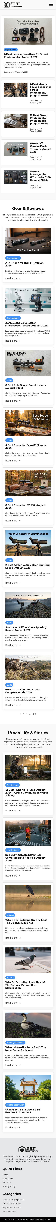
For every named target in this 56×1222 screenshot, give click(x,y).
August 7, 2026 (35, 159)
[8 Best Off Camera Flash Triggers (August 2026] (15, 152)
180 (34, 714)
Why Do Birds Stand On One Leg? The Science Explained (26, 921)
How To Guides (13, 850)
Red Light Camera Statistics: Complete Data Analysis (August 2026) (25, 858)
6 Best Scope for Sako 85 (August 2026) (26, 446)
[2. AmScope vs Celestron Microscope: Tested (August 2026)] (28, 301)
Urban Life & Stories (12, 1203)
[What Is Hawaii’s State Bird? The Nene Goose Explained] (28, 1025)
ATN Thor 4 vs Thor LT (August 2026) (24, 264)
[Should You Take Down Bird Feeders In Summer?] (28, 1087)
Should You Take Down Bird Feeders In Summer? (22, 1111)
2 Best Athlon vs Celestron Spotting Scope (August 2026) (27, 566)
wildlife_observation (15, 1042)
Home (5, 1175)
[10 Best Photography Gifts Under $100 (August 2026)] (15, 180)
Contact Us (8, 1179)
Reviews (10, 915)
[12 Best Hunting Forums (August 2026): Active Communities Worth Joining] (28, 768)
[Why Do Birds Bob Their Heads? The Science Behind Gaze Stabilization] (28, 960)
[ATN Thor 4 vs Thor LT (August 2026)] (28, 241)
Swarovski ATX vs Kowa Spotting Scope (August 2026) (25, 629)
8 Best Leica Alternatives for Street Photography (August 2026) (26, 56)
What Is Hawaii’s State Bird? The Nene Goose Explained (25, 1049)
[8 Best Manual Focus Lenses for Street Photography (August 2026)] (15, 94)
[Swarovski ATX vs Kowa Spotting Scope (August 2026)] (28, 605)
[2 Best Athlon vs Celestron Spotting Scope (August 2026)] (28, 543)
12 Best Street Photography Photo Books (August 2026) (39, 119)
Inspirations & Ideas (11, 1207)
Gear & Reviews (9, 1211)
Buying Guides (10, 50)
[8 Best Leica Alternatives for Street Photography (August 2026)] (28, 31)
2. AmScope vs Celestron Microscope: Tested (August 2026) (26, 324)
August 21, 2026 (36, 131)
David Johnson (35, 101)
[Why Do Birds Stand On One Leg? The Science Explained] (28, 898)
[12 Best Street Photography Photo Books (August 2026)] (15, 124)
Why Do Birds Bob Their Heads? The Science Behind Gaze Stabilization (25, 985)
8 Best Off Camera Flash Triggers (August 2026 (40, 147)
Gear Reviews (12, 785)
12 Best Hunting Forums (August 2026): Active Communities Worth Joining (26, 793)
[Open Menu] (51, 4)
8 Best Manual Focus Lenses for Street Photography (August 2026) (40, 90)
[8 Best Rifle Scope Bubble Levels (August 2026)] (28, 363)
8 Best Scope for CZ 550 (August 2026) (25, 506)
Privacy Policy (9, 1186)
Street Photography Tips (14, 1200)
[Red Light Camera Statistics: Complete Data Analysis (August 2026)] (28, 833)
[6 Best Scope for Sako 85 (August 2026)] (28, 423)
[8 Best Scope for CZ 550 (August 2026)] (28, 483)
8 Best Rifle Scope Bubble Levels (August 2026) (25, 386)
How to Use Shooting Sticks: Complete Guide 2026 (23, 691)
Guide (9, 380)
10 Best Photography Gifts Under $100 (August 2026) (40, 176)
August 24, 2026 (36, 103)
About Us (7, 1182)
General (10, 977)
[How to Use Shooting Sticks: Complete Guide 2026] (28, 667)
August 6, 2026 (35, 187)
